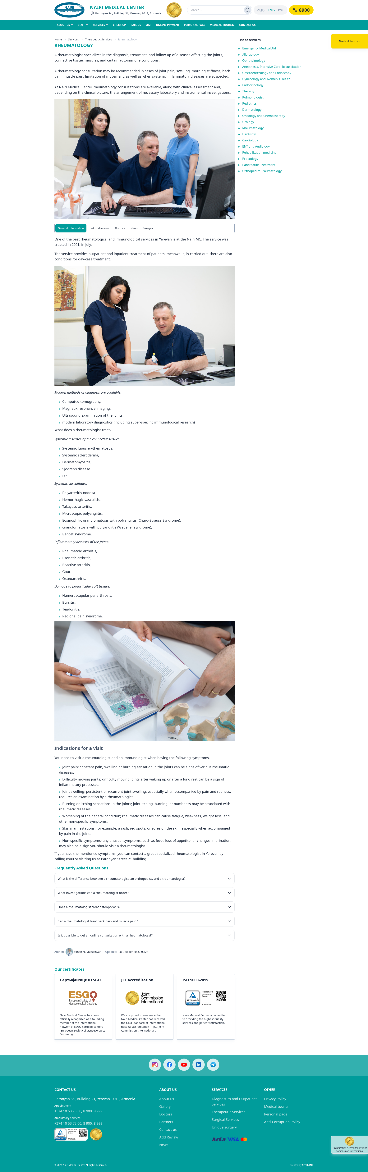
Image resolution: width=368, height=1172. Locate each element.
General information (71, 228)
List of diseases (99, 228)
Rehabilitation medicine (257, 152)
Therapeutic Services (228, 1112)
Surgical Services (225, 1119)
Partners (166, 1121)
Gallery (165, 1106)
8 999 (98, 1111)
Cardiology (248, 140)
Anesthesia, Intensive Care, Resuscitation (269, 67)
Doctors (120, 228)
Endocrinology (250, 85)
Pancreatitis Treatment (256, 165)
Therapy (246, 91)
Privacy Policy (275, 1098)
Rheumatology (251, 128)
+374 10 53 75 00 (67, 1111)
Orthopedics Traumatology (260, 171)
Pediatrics (247, 103)
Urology (246, 122)
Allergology (248, 54)
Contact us (168, 1129)
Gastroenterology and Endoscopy (264, 73)
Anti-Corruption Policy (282, 1121)
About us (166, 1098)
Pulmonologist (251, 97)
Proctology (248, 159)
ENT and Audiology (254, 146)
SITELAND (308, 1165)
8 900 (87, 1111)
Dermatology (249, 110)
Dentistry (247, 134)
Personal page (275, 1114)
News (134, 228)
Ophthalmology (251, 60)
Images (148, 228)
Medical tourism (277, 1106)
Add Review (168, 1137)
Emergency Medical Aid (257, 48)
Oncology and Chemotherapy (261, 116)
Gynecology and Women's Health (264, 79)
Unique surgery (224, 1127)
